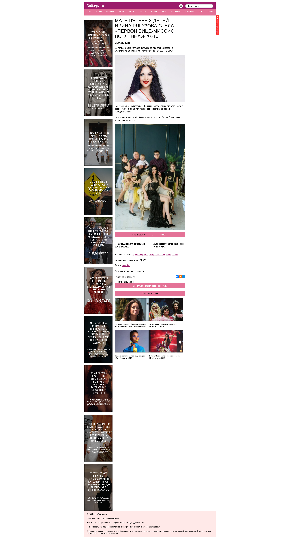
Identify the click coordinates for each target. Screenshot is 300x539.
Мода (121, 11)
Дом (164, 11)
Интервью (189, 11)
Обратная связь (94, 518)
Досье (210, 11)
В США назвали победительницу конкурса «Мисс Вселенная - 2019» (130, 357)
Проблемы (175, 11)
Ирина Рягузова (140, 254)
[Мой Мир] (183, 276)
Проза (99, 11)
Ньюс (89, 11)
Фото (201, 11)
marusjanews (172, 254)
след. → (164, 234)
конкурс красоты (157, 254)
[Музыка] (182, 6)
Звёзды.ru (95, 6)
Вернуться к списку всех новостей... (150, 285)
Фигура (142, 11)
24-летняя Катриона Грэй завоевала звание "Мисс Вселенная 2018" (164, 357)
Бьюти (131, 11)
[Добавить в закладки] (217, 25)
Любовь (153, 11)
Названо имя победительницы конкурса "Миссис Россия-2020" (163, 325)
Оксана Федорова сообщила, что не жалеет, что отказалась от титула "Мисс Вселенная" (131, 325)
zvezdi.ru (126, 265)
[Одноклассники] (180, 276)
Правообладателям (110, 518)
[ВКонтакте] (177, 276)
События (110, 11)
